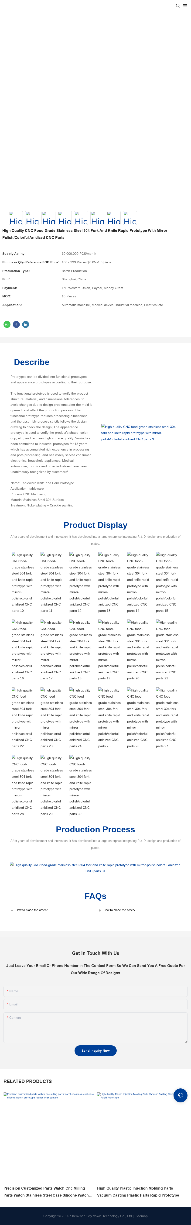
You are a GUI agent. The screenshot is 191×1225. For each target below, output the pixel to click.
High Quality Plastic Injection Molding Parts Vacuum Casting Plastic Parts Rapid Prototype (138, 1191)
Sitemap (141, 1216)
